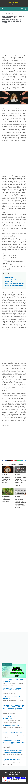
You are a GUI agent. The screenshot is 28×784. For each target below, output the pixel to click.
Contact (17, 774)
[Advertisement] (14, 39)
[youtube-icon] (12, 5)
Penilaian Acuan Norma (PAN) (11, 725)
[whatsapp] (19, 460)
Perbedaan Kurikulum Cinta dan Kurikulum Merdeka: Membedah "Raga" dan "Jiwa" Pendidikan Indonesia (13, 742)
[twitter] (9, 460)
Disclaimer (11, 774)
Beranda (7, 772)
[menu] (3, 9)
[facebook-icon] (16, 5)
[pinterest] (13, 460)
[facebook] (4, 460)
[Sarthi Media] (14, 781)
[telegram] (23, 460)
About (11, 772)
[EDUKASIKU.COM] (14, 2)
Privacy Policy (18, 772)
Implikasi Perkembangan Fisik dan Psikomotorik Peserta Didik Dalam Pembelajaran (14, 285)
